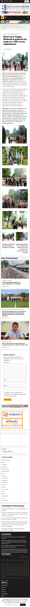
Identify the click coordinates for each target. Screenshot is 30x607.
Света (3, 491)
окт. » (7, 580)
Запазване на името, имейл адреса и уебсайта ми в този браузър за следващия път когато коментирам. (15, 394)
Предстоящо (5, 489)
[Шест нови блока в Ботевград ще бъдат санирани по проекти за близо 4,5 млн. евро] (15, 330)
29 (26, 573)
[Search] (28, 17)
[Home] (2, 17)
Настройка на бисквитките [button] (11, 604)
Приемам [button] (23, 604)
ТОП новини (16, 34)
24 (7, 573)
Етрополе (4, 475)
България (4, 466)
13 (19, 568)
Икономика (4, 480)
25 (11, 573)
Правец (12, 34)
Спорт (17, 309)
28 (22, 573)
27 (19, 573)
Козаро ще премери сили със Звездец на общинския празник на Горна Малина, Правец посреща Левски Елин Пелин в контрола (14, 313)
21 (22, 571)
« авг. (2, 580)
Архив (4, 449)
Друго (3, 473)
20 (19, 571)
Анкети (3, 462)
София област (13, 309)
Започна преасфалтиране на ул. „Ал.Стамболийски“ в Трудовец (11, 283)
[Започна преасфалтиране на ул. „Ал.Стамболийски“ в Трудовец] (15, 269)
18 (11, 571)
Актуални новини (6, 34)
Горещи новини (5, 471)
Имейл (5, 385)
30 (3, 576)
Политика (4, 484)
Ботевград (4, 280)
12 (15, 568)
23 (3, 573)
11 (11, 568)
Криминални (5, 482)
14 (22, 568)
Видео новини (5, 469)
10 (7, 568)
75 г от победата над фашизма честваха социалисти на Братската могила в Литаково (21, 248)
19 (15, 571)
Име (4, 380)
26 (15, 573)
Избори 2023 (5, 478)
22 (26, 571)
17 (7, 571)
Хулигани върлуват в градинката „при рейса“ (8, 246)
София (3, 493)
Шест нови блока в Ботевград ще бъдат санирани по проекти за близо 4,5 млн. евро (15, 344)
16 (3, 571)
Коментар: (6, 362)
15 (26, 568)
